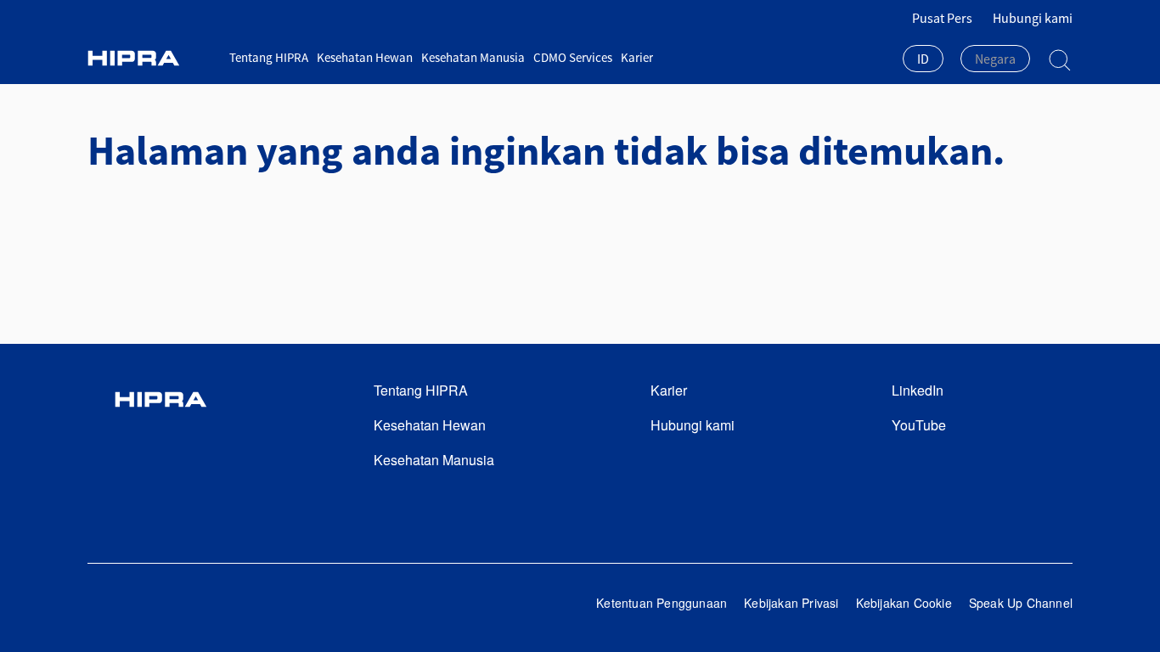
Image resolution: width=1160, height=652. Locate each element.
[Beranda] (152, 58)
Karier (637, 57)
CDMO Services (572, 57)
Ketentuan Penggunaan (661, 602)
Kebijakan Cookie (904, 602)
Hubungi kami (1033, 17)
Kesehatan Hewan (365, 57)
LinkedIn (917, 390)
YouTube (919, 425)
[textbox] (995, 58)
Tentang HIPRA (268, 57)
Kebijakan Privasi (791, 602)
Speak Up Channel (1021, 602)
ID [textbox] (923, 58)
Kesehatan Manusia (473, 57)
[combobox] (923, 60)
